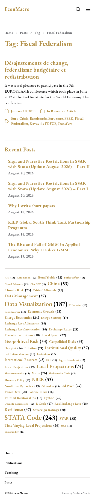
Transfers (65, 123)
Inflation (33, 348)
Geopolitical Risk (26, 341)
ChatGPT (38, 284)
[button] (78, 9)
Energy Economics (22, 317)
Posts (24, 32)
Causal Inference (17, 284)
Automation (26, 277)
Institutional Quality (67, 347)
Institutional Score (20, 354)
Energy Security (54, 318)
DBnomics (78, 305)
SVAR (67, 418)
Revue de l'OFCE (43, 123)
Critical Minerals (48, 290)
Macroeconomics (17, 373)
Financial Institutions (22, 335)
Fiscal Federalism (59, 32)
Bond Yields (50, 277)
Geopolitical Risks (66, 341)
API (10, 277)
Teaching (11, 472)
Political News (41, 392)
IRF (51, 360)
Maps (39, 373)
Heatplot (14, 348)
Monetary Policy (17, 380)
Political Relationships (23, 398)
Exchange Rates (63, 329)
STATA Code (31, 417)
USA (66, 425)
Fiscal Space (54, 335)
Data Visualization (36, 304)
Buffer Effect (74, 277)
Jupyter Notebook (72, 360)
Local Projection (20, 367)
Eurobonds (38, 118)
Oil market (51, 386)
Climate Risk (18, 290)
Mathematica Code (62, 373)
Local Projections (59, 366)
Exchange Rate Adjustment (25, 323)
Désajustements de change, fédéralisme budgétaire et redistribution (36, 69)
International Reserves (24, 360)
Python (52, 397)
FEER (68, 118)
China (58, 284)
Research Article (64, 111)
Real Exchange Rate (71, 403)
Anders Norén (81, 493)
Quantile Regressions (19, 403)
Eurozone (55, 118)
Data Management (25, 295)
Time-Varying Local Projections (32, 425)
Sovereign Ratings (49, 410)
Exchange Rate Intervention (26, 329)
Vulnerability (14, 431)
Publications (13, 463)
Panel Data (16, 392)
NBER (42, 379)
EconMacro (17, 9)
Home (9, 32)
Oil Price (71, 386)
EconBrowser (15, 311)
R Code (44, 404)
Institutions (46, 354)
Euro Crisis (19, 118)
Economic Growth (44, 311)
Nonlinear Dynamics (22, 386)
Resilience (18, 409)
